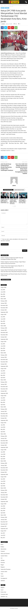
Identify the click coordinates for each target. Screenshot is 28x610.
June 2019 (3, 481)
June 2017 (3, 535)
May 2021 (3, 429)
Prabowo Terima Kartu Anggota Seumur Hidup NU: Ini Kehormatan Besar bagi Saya (22, 201)
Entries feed (3, 592)
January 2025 (4, 330)
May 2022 (3, 402)
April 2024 (3, 350)
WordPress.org (4, 596)
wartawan (3, 580)
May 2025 (3, 321)
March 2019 (3, 488)
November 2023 (4, 361)
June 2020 (3, 454)
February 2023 (4, 382)
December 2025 (4, 305)
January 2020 (4, 465)
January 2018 (4, 519)
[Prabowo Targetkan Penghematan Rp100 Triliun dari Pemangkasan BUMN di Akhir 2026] (5, 195)
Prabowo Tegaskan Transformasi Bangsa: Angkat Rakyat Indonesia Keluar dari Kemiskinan (14, 201)
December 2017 (4, 521)
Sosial (2, 576)
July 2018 (3, 506)
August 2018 (3, 503)
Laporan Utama (4, 555)
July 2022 (3, 397)
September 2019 (4, 474)
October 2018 (4, 499)
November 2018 (4, 497)
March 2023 (3, 379)
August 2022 (3, 395)
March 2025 (3, 325)
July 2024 (3, 343)
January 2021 (4, 438)
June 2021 (3, 427)
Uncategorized (4, 578)
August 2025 (3, 314)
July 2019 (3, 479)
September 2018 (4, 501)
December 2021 (4, 413)
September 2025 (4, 312)
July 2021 (3, 424)
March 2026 (3, 298)
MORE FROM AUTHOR (19, 189)
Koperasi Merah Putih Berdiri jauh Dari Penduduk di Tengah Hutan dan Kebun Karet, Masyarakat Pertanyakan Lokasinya (14, 270)
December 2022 (4, 386)
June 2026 (3, 292)
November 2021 (4, 415)
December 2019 (4, 467)
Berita (5, 5)
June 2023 (3, 373)
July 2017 (3, 533)
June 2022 (3, 400)
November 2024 (4, 334)
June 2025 (3, 319)
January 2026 (4, 303)
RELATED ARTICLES (8, 189)
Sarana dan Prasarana (5, 569)
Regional (7, 7)
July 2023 (3, 370)
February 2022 (4, 409)
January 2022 (4, 411)
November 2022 (4, 388)
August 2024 (3, 341)
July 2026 (3, 289)
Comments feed (4, 594)
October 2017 (4, 526)
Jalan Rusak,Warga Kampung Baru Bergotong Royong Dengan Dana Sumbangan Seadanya (7, 167)
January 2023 (4, 384)
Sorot (2, 573)
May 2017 (3, 537)
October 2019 (4, 472)
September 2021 (4, 420)
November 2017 (4, 524)
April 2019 (3, 485)
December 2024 (4, 332)
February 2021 (4, 436)
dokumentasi (3, 549)
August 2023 (3, 368)
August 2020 (3, 449)
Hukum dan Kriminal (5, 553)
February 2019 (4, 490)
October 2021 (4, 418)
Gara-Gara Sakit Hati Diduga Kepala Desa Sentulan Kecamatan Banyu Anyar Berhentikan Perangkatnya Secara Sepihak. (21, 168)
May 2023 (3, 375)
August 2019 (3, 476)
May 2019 (3, 483)
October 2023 (4, 364)
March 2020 (3, 461)
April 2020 (3, 458)
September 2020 (4, 447)
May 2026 (3, 294)
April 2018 (3, 512)
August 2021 (3, 422)
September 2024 (4, 339)
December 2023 (4, 359)
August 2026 (3, 287)
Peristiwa (3, 562)
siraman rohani (4, 571)
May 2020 (3, 456)
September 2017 (4, 528)
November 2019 (4, 470)
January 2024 (4, 357)
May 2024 (3, 348)
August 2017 (3, 530)
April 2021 (3, 431)
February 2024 (4, 355)
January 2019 (4, 492)
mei (1, 558)
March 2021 (3, 434)
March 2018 (3, 515)
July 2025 (3, 316)
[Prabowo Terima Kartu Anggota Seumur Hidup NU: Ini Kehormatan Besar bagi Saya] (23, 195)
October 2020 (4, 445)
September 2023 (4, 366)
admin (3, 23)
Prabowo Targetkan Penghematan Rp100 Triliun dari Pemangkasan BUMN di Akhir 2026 (5, 201)
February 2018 (4, 517)
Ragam (2, 564)
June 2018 (3, 508)
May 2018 (3, 510)
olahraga (2, 560)
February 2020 (4, 463)
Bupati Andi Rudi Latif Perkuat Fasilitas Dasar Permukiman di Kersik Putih (13, 274)
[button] (25, 2)
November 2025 (4, 307)
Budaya (2, 546)
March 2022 (3, 406)
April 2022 (3, 404)
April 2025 (3, 323)
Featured (3, 551)
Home (2, 5)
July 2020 (3, 452)
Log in (2, 589)
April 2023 (3, 377)
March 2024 (3, 352)
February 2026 (4, 301)
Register (2, 587)
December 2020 (4, 440)
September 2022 (4, 393)
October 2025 (4, 310)
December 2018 (4, 494)
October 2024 (4, 337)
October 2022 (4, 391)
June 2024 (3, 346)
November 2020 (4, 443)
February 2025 (4, 328)
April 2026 (3, 296)
